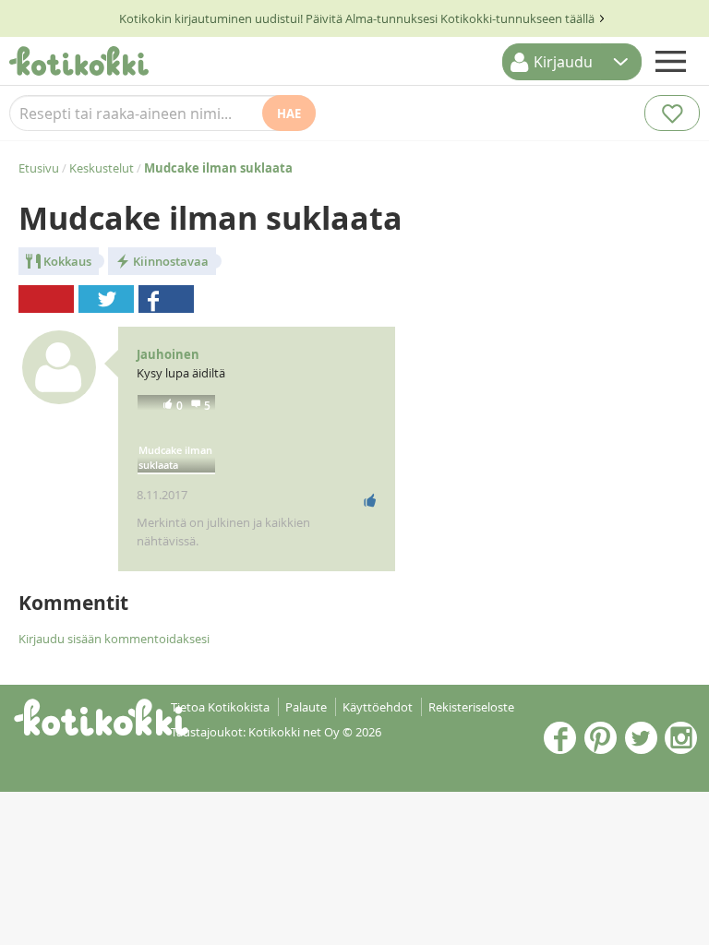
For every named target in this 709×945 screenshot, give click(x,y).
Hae (289, 113)
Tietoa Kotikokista (220, 707)
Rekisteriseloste (471, 707)
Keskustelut (101, 168)
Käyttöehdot (377, 707)
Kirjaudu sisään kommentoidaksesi (114, 638)
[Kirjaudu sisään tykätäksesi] (370, 500)
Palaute (306, 707)
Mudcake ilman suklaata (175, 457)
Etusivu (38, 168)
